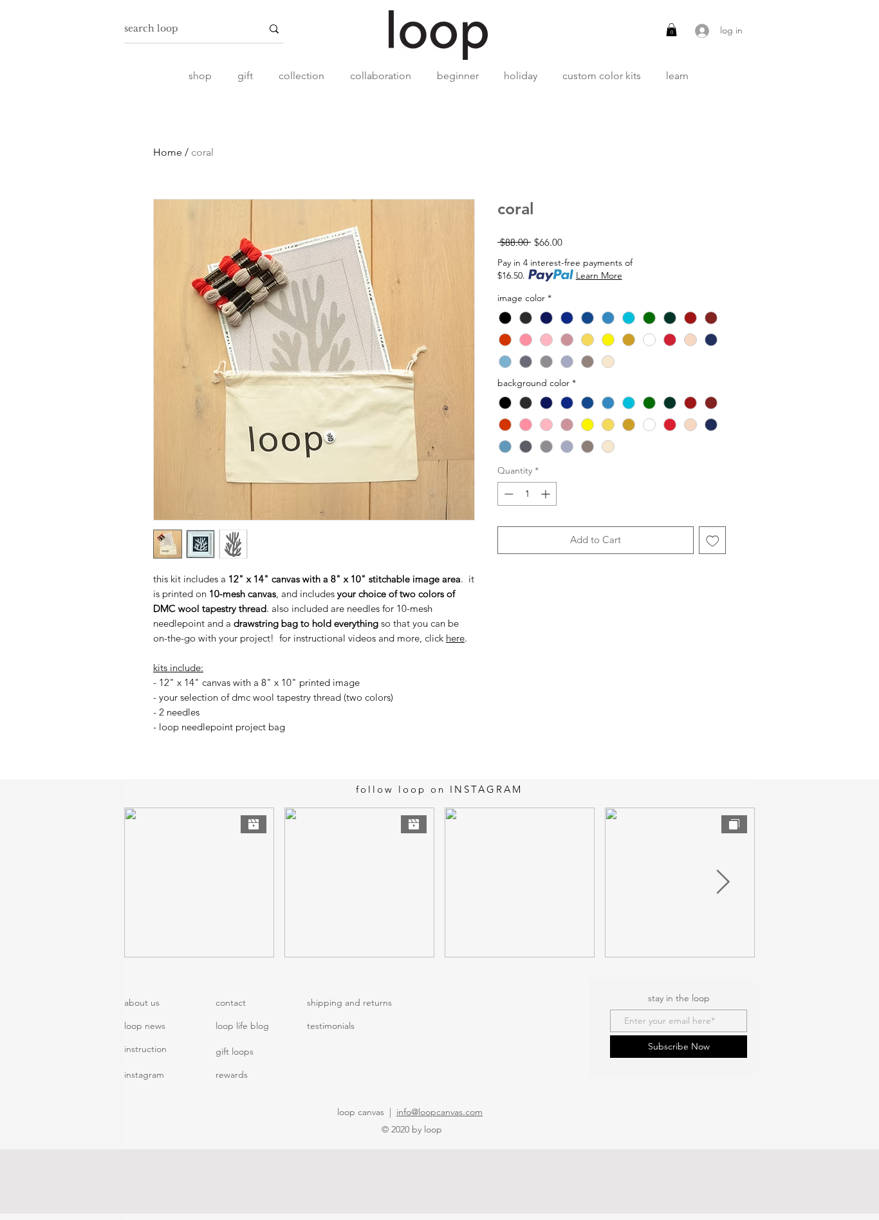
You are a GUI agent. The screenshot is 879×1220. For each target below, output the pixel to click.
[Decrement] (507, 494)
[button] (671, 29)
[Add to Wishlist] (712, 540)
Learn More (599, 275)
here (455, 638)
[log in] (701, 31)
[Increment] (547, 494)
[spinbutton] (527, 494)
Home (167, 152)
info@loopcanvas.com (439, 1112)
